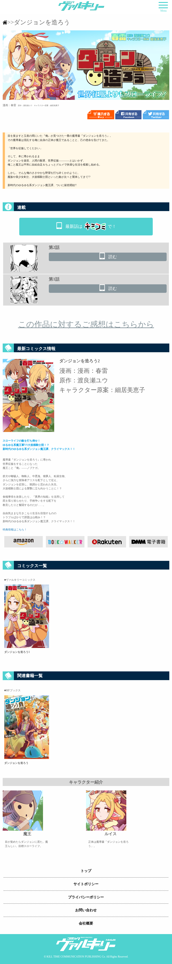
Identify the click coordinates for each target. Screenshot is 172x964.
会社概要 (86, 923)
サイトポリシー (86, 884)
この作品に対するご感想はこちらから (86, 324)
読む (112, 256)
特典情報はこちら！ (15, 529)
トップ (86, 871)
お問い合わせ (86, 910)
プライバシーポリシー (86, 897)
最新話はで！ (90, 226)
